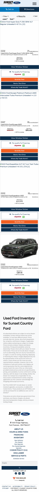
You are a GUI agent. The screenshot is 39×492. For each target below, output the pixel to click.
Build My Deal (19, 79)
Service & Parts (18, 456)
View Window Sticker (19, 67)
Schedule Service (18, 458)
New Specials (18, 444)
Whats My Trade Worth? (19, 87)
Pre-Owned (18, 442)
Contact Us (6, 486)
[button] (19, 73)
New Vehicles (18, 440)
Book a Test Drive (19, 83)
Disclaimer (19, 453)
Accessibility (18, 486)
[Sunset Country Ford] (12, 3)
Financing (19, 435)
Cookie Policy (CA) (19, 450)
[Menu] (34, 4)
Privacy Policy (30, 486)
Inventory (19, 438)
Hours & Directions (18, 432)
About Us (18, 429)
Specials (18, 448)
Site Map (5, 488)
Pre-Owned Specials (18, 446)
